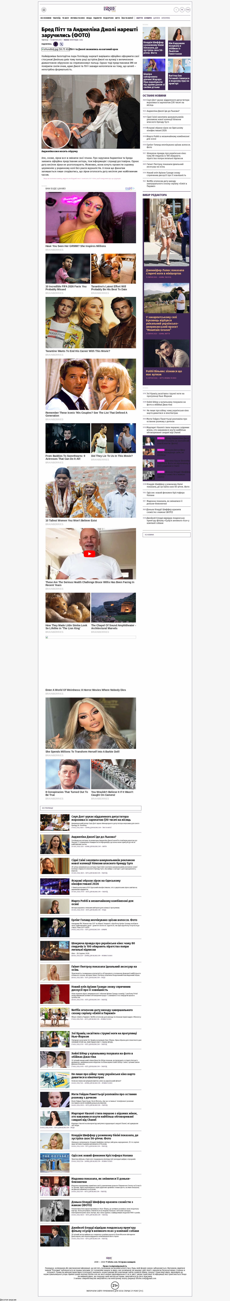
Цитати (156, 18)
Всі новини (46, 18)
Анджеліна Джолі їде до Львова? (93, 836)
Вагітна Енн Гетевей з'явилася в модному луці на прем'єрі (179, 79)
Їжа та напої (127, 18)
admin (87, 827)
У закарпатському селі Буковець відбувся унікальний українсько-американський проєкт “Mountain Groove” (162, 324)
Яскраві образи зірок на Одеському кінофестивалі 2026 (95, 882)
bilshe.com (112, 1262)
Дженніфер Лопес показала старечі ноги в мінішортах (165, 272)
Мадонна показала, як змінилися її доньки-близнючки (101, 1180)
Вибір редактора (155, 195)
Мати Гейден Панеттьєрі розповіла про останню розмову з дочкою (104, 1096)
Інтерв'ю (165, 18)
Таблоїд (45, 40)
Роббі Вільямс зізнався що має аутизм (164, 373)
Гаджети (97, 18)
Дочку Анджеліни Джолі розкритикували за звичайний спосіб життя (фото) (173, 441)
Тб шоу (65, 18)
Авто (117, 18)
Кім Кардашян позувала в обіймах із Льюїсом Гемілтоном (177, 48)
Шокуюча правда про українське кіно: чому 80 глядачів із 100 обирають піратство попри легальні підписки (103, 946)
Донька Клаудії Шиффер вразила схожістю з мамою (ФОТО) (102, 1203)
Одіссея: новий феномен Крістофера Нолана (102, 1155)
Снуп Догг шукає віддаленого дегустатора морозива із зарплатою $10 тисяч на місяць (101, 818)
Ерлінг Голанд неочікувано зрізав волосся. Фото (104, 920)
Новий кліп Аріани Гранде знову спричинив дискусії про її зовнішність (101, 988)
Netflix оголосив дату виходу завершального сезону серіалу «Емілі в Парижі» (102, 1011)
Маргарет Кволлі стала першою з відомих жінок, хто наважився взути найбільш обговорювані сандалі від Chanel (104, 1117)
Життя (139, 18)
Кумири (148, 18)
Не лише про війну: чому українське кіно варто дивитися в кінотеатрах (103, 1076)
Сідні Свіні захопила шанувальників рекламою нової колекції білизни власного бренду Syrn (103, 862)
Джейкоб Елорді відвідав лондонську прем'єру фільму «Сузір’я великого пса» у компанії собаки (105, 1229)
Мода (89, 18)
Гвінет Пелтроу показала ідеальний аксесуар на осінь (104, 968)
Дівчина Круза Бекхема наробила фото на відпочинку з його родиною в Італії (173, 463)
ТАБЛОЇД (57, 18)
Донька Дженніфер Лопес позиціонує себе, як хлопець (171, 452)
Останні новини (154, 95)
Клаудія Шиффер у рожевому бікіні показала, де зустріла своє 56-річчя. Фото (104, 1137)
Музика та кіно (78, 18)
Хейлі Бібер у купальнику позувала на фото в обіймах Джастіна (102, 1055)
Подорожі (108, 18)
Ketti (87, 873)
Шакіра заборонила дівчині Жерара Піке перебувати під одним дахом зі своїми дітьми (154, 81)
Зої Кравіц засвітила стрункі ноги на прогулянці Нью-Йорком (104, 1035)
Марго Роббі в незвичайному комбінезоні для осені (102, 902)
